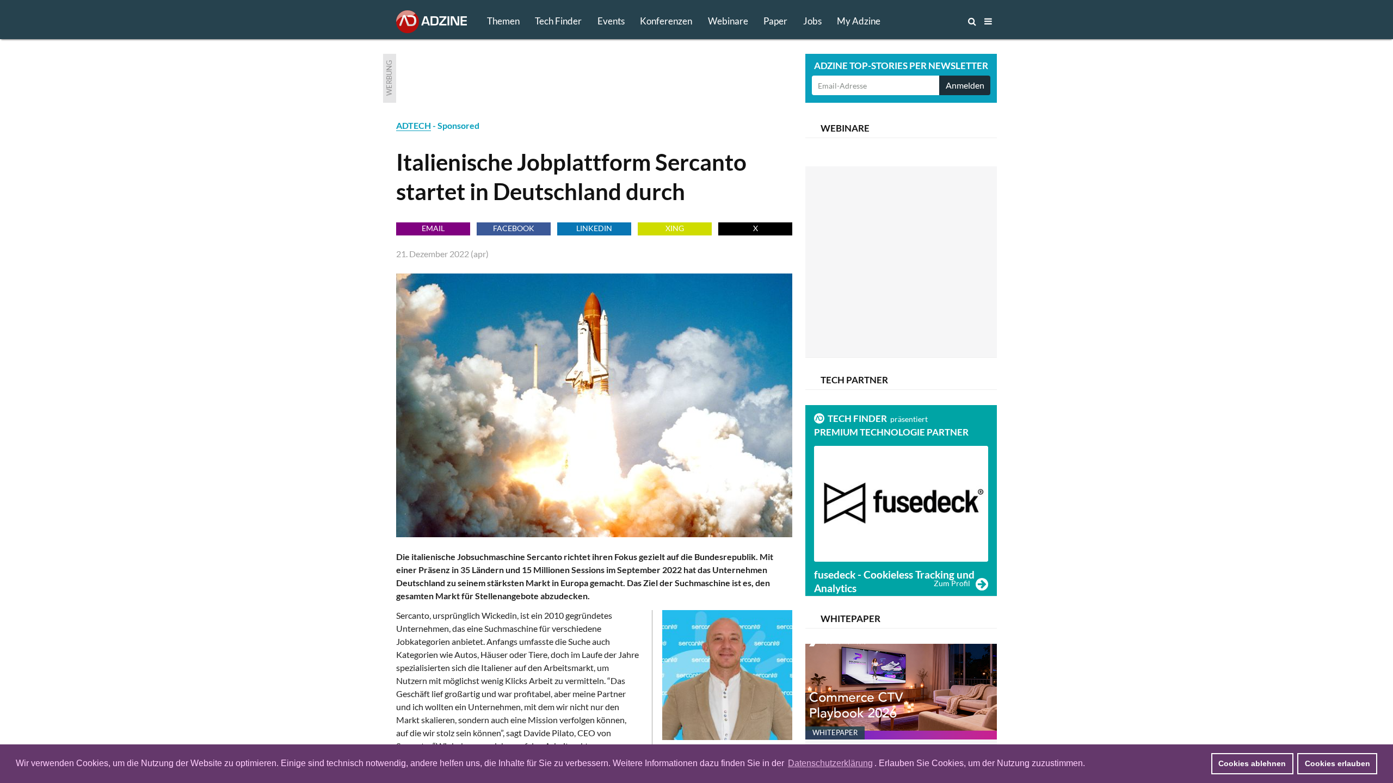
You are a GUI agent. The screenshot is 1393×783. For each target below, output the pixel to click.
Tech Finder (558, 21)
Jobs (812, 21)
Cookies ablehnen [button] (1252, 763)
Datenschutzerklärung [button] (830, 763)
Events (611, 21)
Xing (674, 228)
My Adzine (858, 21)
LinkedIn (594, 228)
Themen (503, 21)
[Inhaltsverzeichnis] (988, 21)
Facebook (513, 228)
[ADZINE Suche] (936, 21)
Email (433, 228)
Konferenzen (666, 21)
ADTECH (413, 125)
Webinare (728, 21)
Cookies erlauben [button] (1337, 763)
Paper (775, 21)
